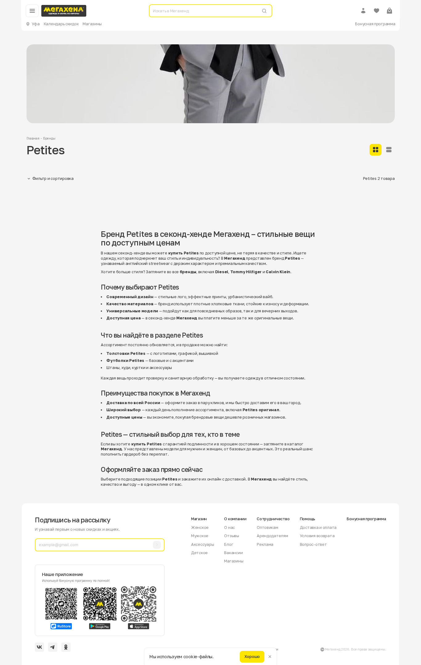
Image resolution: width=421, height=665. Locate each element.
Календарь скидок (61, 23)
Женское (200, 527)
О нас (229, 527)
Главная (33, 138)
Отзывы (231, 535)
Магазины (92, 23)
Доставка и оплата (318, 527)
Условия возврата (317, 535)
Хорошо (252, 656)
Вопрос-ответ (313, 544)
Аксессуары (202, 544)
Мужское (199, 535)
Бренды (49, 138)
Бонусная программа (375, 23)
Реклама (265, 544)
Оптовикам (267, 527)
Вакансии (233, 552)
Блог (228, 544)
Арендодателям (272, 535)
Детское (199, 552)
